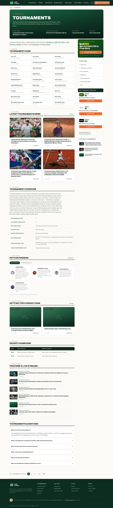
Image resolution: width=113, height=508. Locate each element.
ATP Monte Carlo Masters (40, 63)
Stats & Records (75, 488)
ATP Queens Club (59, 63)
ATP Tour (15, 57)
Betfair (87, 106)
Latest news (83, 64)
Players (41, 2)
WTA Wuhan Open (60, 103)
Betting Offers (58, 2)
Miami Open (39, 86)
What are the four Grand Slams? (21, 430)
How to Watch (78, 2)
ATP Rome (15, 68)
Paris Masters (59, 74)
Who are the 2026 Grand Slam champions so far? (26, 463)
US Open (17, 91)
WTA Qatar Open (37, 103)
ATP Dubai (37, 57)
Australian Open (39, 80)
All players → (71, 258)
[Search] (92, 2)
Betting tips (83, 75)
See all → (72, 114)
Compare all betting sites (85, 133)
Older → (45, 473)
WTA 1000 (61, 42)
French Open (61, 80)
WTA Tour (59, 91)
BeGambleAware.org (70, 500)
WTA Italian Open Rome (17, 103)
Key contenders (84, 71)
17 (39, 473)
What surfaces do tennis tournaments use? (24, 446)
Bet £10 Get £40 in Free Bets (87, 123)
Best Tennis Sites (58, 491)
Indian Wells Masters (17, 86)
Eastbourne (15, 74)
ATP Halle (15, 63)
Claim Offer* (90, 100)
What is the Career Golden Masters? (22, 452)
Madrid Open (37, 74)
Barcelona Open (37, 68)
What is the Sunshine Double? (20, 457)
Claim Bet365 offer (90, 52)
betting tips (35, 44)
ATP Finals (59, 57)
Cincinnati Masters (60, 68)
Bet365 (87, 93)
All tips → (72, 303)
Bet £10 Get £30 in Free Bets (87, 97)
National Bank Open (61, 86)
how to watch (46, 44)
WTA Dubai (36, 97)
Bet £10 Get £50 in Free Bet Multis (88, 110)
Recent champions (85, 78)
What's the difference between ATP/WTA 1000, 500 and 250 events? (32, 440)
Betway (87, 119)
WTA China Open (15, 97)
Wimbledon (39, 91)
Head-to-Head (74, 491)
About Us (91, 486)
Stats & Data (68, 2)
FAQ (81, 85)
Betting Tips (48, 2)
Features (86, 2)
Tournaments (32, 2)
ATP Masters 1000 (51, 42)
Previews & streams (85, 81)
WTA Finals (59, 97)
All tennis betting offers (84, 132)
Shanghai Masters (16, 80)
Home (11, 7)
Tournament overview (85, 68)
